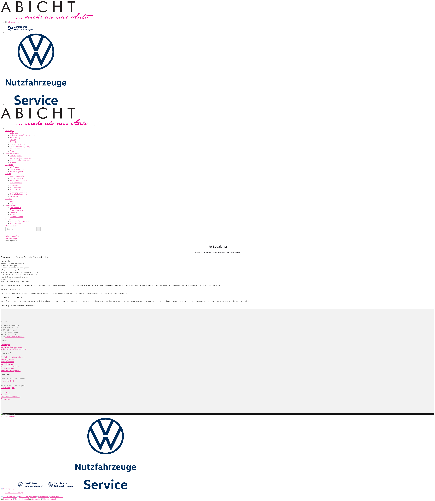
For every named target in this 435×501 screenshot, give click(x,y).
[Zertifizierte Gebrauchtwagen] (30, 489)
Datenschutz (6, 392)
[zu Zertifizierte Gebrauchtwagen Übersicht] (20, 32)
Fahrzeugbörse (16, 155)
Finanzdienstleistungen (18, 180)
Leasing (13, 140)
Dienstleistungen (16, 178)
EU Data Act (5, 399)
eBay (12, 201)
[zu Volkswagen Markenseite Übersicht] (13, 22)
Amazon (13, 203)
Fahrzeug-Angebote (17, 169)
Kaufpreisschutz (16, 149)
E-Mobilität (14, 142)
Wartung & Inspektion (18, 192)
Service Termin (15, 196)
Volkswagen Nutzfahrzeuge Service (23, 135)
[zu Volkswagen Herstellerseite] (8, 489)
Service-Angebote (16, 171)
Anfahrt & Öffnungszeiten (19, 221)
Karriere (13, 214)
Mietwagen (14, 185)
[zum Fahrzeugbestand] (21, 499)
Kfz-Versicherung (16, 189)
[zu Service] (9, 497)
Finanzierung (15, 137)
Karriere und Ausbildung (10, 366)
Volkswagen (14, 133)
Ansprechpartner (16, 210)
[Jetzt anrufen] (42, 497)
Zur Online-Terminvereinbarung (13, 357)
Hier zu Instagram (7, 388)
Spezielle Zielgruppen (18, 144)
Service (8, 174)
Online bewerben (16, 217)
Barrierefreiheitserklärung (10, 397)
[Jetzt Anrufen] (35, 499)
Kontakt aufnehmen (8, 416)
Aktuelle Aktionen (7, 361)
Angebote (9, 164)
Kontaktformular (16, 223)
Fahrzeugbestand (12, 153)
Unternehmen (10, 205)
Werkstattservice (16, 183)
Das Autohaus (15, 208)
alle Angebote (15, 167)
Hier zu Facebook (7, 381)
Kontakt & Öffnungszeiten (11, 371)
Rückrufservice (15, 187)
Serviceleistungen (7, 364)
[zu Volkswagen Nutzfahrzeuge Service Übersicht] (35, 104)
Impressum (5, 394)
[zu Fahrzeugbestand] (26, 497)
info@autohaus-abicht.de (14, 337)
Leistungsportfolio (17, 176)
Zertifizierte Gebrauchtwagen (21, 158)
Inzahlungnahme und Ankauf (21, 160)
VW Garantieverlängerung (20, 146)
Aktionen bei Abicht (17, 212)
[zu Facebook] (56, 497)
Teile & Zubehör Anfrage (19, 194)
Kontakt (8, 219)
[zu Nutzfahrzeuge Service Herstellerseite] (105, 489)
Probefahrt (14, 151)
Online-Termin (10, 226)
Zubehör (8, 198)
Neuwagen (9, 131)
